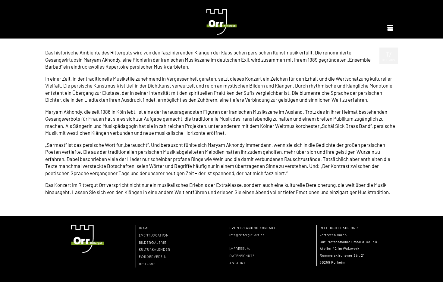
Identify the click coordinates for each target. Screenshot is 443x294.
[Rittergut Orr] (221, 22)
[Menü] (390, 28)
